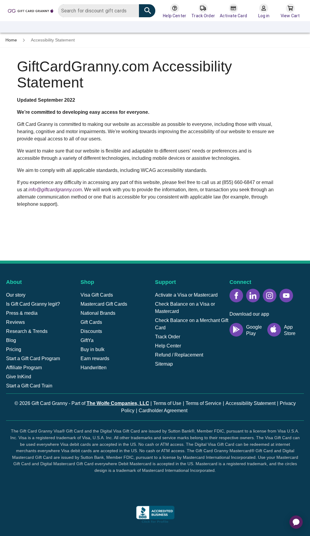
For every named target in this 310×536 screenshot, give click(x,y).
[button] (155, 493)
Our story (15, 295)
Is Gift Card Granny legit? (33, 304)
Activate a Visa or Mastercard (186, 295)
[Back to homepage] (30, 10)
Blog (11, 340)
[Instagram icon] (269, 295)
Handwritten (94, 367)
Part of (110, 403)
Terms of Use (167, 403)
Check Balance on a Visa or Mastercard (185, 307)
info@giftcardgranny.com (55, 189)
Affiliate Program (24, 367)
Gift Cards (91, 322)
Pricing (13, 349)
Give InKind (18, 376)
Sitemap (164, 364)
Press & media (22, 313)
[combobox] (106, 10)
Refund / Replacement (179, 354)
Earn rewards (95, 358)
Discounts (91, 331)
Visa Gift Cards (97, 295)
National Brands (98, 313)
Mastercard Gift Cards (104, 304)
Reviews (15, 322)
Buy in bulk (92, 349)
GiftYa (87, 340)
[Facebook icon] (236, 295)
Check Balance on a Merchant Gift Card (191, 324)
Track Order (167, 336)
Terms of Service (203, 403)
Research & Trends (27, 331)
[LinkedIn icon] (253, 295)
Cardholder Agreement (163, 410)
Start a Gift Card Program (33, 358)
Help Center (168, 345)
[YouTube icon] (286, 295)
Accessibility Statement (250, 403)
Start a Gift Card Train (29, 385)
